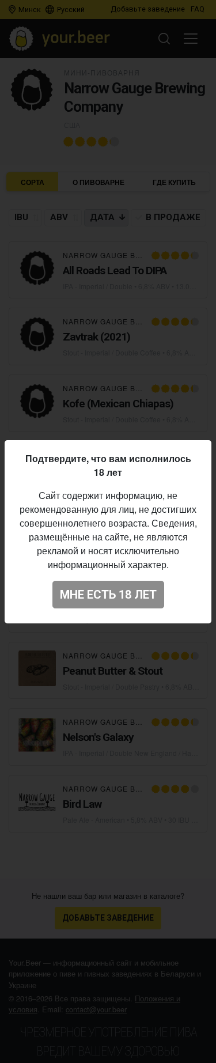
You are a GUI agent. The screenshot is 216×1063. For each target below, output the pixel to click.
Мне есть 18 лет (108, 595)
